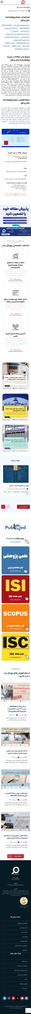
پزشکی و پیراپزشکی (22, 923)
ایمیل (25, 168)
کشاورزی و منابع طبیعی (21, 945)
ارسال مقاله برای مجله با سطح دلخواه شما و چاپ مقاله (15, 300)
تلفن (25, 175)
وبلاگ (25, 979)
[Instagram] (9, 998)
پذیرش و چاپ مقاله (20, 188)
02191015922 (15, 879)
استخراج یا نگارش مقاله (19, 185)
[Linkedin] (5, 998)
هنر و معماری (23, 941)
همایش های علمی (22, 975)
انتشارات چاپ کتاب (22, 966)
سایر (24, 190)
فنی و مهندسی (23, 928)
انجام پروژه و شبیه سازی (20, 970)
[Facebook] (26, 998)
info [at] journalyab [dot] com (15, 885)
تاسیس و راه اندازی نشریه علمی (15, 334)
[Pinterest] (13, 998)
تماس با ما (24, 988)
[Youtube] (22, 998)
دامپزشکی (24, 950)
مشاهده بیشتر (23, 507)
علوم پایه (24, 937)
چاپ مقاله (24, 961)
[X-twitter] (18, 998)
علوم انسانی (24, 932)
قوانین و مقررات (23, 984)
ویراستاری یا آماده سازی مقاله (18, 187)
